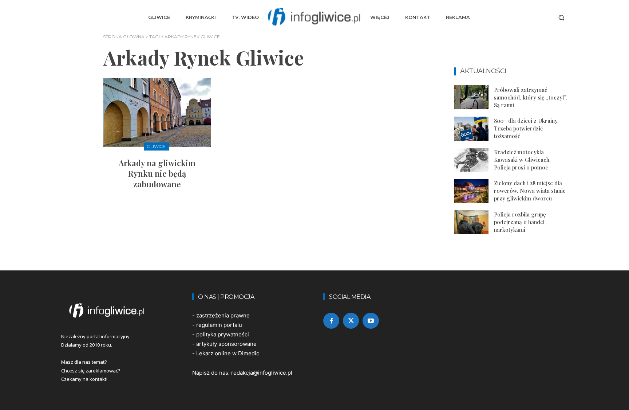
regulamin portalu (219, 324)
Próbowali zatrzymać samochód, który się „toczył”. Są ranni (530, 97)
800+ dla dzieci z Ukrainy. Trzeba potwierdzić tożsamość (526, 128)
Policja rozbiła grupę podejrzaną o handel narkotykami (520, 222)
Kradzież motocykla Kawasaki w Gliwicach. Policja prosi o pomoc (522, 159)
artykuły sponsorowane (226, 343)
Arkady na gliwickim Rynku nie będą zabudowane (157, 173)
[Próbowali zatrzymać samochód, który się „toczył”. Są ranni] (471, 97)
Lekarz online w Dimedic (227, 353)
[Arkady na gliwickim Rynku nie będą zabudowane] (157, 112)
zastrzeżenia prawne (223, 315)
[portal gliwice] (118, 310)
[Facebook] (331, 321)
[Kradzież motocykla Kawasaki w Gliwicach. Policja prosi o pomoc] (471, 160)
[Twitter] (351, 321)
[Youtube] (371, 321)
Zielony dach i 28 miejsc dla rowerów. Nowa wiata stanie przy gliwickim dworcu (530, 190)
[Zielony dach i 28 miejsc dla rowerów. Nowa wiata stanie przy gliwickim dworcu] (471, 191)
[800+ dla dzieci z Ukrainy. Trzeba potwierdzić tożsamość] (471, 129)
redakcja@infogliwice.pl (261, 372)
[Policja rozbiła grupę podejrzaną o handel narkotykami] (471, 222)
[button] (561, 17)
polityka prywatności (222, 334)
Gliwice (156, 146)
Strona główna (124, 36)
